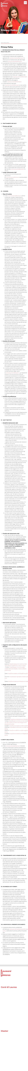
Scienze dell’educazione (8, 993)
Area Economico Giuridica (8, 1037)
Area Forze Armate (6, 1044)
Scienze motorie (6, 1019)
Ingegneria (4, 1000)
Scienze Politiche (6, 1003)
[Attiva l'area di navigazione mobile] (25, 2)
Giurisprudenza (5, 990)
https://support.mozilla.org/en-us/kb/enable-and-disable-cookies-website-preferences (16, 669)
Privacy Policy (10, 1068)
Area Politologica (6, 1047)
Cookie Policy (18, 1068)
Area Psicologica (6, 1050)
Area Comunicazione (7, 1034)
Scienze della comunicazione (9, 1010)
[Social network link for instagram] (15, 1064)
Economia (4, 1006)
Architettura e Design (7, 1016)
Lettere (3, 1013)
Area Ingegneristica (7, 1057)
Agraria (3, 1022)
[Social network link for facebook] (12, 1064)
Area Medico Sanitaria (7, 1053)
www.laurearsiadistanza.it (16, 58)
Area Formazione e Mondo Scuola (11, 1040)
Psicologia (4, 997)
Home (2, 42)
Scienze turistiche (6, 1026)
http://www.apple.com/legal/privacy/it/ (18, 673)
